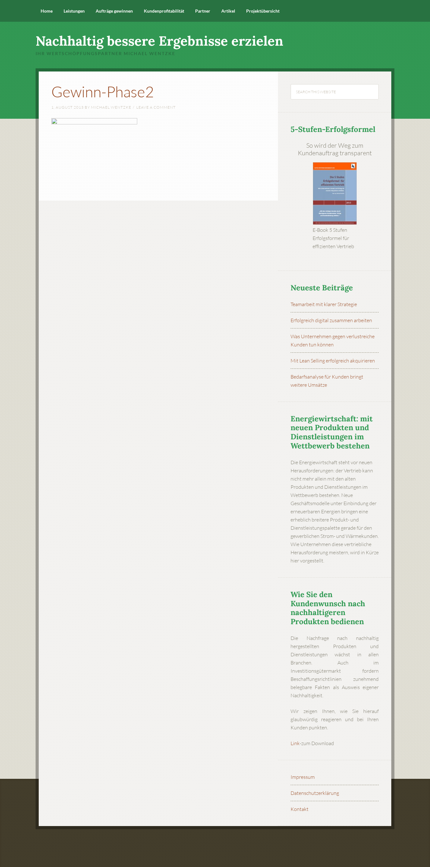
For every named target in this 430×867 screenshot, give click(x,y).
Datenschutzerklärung (315, 793)
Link (295, 743)
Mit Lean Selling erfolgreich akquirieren (333, 360)
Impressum (303, 777)
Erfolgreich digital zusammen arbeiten (331, 320)
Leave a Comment (156, 107)
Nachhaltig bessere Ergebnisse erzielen (159, 40)
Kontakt (299, 809)
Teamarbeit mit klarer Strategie (324, 304)
